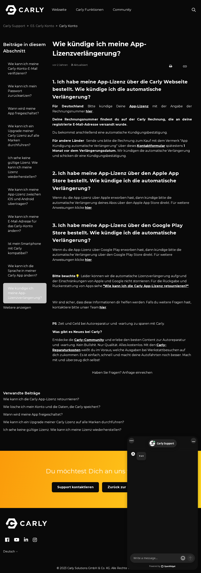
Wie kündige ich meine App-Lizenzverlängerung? (25, 293)
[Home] (26, 523)
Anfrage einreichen (137, 372)
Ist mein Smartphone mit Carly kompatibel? (24, 248)
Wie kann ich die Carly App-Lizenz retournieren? (41, 399)
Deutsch (9, 551)
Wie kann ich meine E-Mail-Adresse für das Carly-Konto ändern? (23, 224)
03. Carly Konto (42, 26)
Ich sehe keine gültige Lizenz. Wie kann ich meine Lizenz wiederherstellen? (23, 167)
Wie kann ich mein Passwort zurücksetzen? (22, 91)
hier (89, 111)
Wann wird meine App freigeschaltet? (23, 111)
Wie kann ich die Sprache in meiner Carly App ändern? (22, 270)
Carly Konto (68, 26)
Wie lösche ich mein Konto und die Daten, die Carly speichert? (51, 407)
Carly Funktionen (89, 10)
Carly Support (14, 26)
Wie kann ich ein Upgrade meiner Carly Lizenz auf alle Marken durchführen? (23, 135)
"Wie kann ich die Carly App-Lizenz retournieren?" (145, 286)
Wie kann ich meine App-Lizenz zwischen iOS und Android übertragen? (24, 197)
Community (122, 10)
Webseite (59, 10)
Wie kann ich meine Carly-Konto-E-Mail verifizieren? (23, 68)
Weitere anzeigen (17, 307)
